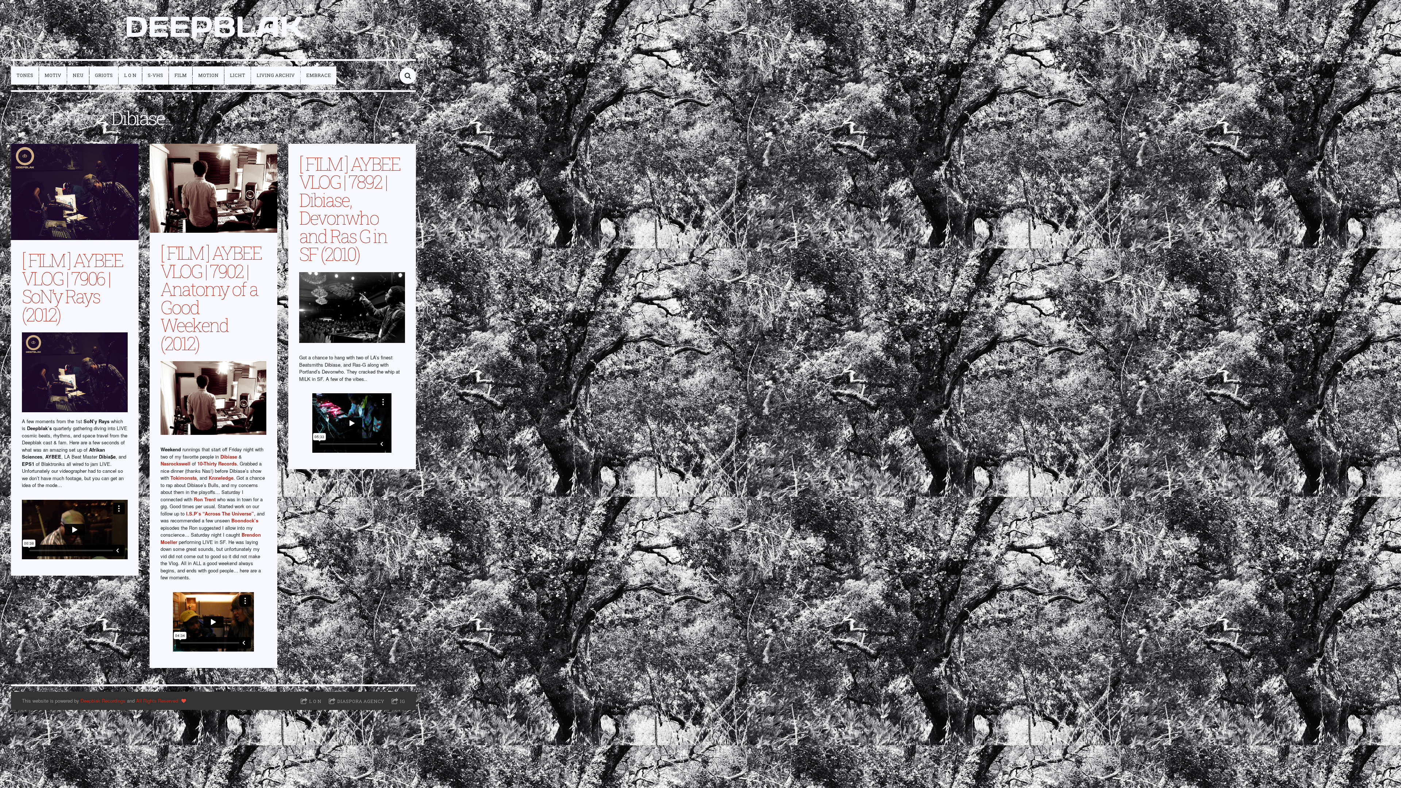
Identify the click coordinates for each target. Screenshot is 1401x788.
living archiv (275, 75)
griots (104, 75)
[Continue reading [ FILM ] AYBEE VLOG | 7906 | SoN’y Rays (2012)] (75, 192)
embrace (318, 75)
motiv (53, 75)
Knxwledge (221, 477)
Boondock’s (244, 520)
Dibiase (228, 456)
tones (24, 75)
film (180, 75)
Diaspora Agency (360, 701)
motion (208, 75)
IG (402, 701)
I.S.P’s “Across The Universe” (220, 513)
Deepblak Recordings (103, 700)
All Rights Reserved (157, 700)
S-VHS (155, 75)
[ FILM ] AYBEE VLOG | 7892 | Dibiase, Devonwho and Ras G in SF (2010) (349, 209)
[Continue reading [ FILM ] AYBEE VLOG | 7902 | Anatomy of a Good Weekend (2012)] (213, 188)
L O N (130, 75)
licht (237, 75)
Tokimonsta (183, 477)
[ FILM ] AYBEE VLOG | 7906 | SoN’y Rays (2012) (72, 287)
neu (78, 75)
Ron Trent (205, 499)
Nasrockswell (175, 463)
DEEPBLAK (213, 26)
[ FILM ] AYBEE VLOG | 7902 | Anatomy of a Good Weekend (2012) (211, 298)
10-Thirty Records (217, 463)
